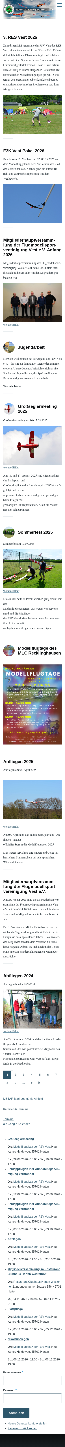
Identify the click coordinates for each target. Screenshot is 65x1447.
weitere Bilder (11, 324)
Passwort (9, 1390)
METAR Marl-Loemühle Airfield (23, 1098)
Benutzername (12, 1372)
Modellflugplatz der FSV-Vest (32, 1146)
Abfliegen (14, 1239)
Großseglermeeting (21, 1138)
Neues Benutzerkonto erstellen (27, 1423)
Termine (8, 1119)
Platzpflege (15, 1309)
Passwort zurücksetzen (22, 1428)
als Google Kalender (16, 1124)
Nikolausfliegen (18, 1339)
